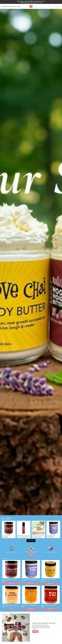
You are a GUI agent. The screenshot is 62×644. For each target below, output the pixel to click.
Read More (31, 554)
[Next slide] (13, 528)
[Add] (14, 533)
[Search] (55, 6)
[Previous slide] (3, 528)
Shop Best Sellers (31, 540)
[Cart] (59, 6)
